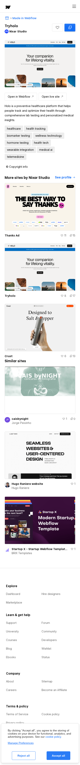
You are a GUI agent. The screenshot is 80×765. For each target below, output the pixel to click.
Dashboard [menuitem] (13, 594)
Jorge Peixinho (21, 422)
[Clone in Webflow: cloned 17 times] (69, 27)
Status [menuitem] (46, 657)
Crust (8, 356)
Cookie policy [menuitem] (51, 714)
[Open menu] (74, 6)
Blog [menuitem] (9, 648)
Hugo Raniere (20, 487)
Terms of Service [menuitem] (17, 714)
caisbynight (20, 418)
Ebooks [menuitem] (11, 657)
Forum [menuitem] (46, 622)
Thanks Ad (12, 235)
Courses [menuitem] (11, 640)
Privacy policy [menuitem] (15, 722)
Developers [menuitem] (49, 640)
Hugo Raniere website (27, 483)
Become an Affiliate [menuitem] (54, 690)
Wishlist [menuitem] (46, 648)
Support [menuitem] (11, 622)
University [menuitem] (12, 631)
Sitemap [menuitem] (47, 681)
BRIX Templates (22, 553)
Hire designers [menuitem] (51, 594)
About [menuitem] (10, 681)
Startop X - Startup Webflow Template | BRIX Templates (40, 549)
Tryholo (10, 295)
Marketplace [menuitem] (14, 602)
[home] (8, 7)
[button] (57, 27)
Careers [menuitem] (11, 690)
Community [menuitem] (49, 631)
